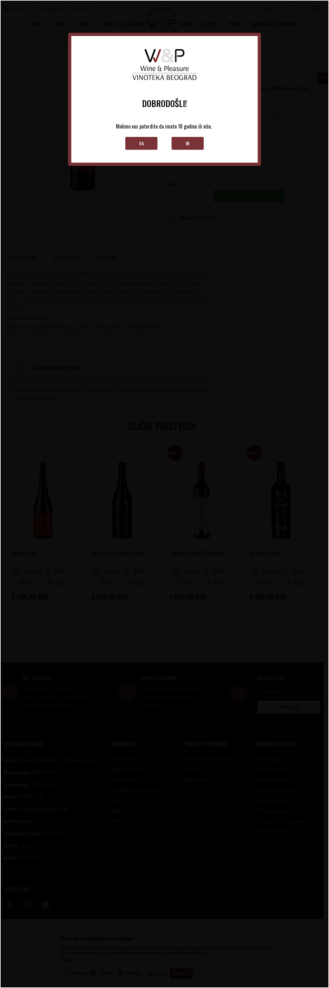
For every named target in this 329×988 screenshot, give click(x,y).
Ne (188, 143)
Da (141, 143)
